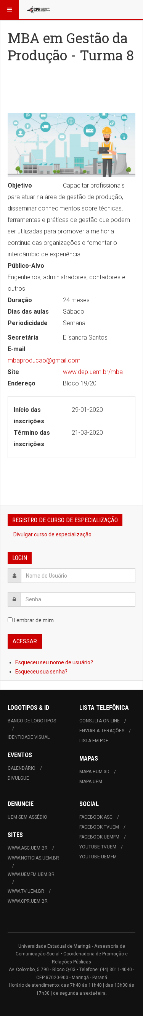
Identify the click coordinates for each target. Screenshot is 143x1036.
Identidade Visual (29, 737)
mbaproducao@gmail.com (44, 360)
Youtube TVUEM (97, 847)
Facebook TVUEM (99, 827)
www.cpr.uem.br (28, 901)
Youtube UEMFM (98, 857)
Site (13, 372)
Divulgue (18, 778)
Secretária (23, 337)
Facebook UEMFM (99, 837)
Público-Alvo (26, 265)
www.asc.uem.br (28, 848)
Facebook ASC (95, 817)
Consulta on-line (99, 721)
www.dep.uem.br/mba (93, 372)
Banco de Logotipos (32, 721)
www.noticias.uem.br (33, 858)
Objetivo (20, 185)
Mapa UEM (90, 781)
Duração (20, 300)
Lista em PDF (93, 740)
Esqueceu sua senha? (41, 672)
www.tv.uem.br (26, 891)
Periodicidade (28, 323)
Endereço (21, 383)
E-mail (16, 349)
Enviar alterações (101, 730)
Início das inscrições (29, 415)
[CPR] (39, 9)
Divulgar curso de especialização (52, 534)
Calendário (21, 768)
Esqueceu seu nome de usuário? (54, 662)
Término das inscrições (32, 438)
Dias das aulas (28, 311)
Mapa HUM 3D (94, 771)
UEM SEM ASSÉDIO (27, 817)
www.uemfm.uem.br (31, 874)
